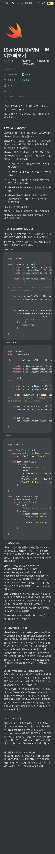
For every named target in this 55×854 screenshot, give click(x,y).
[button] (5, 3)
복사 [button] (48, 255)
